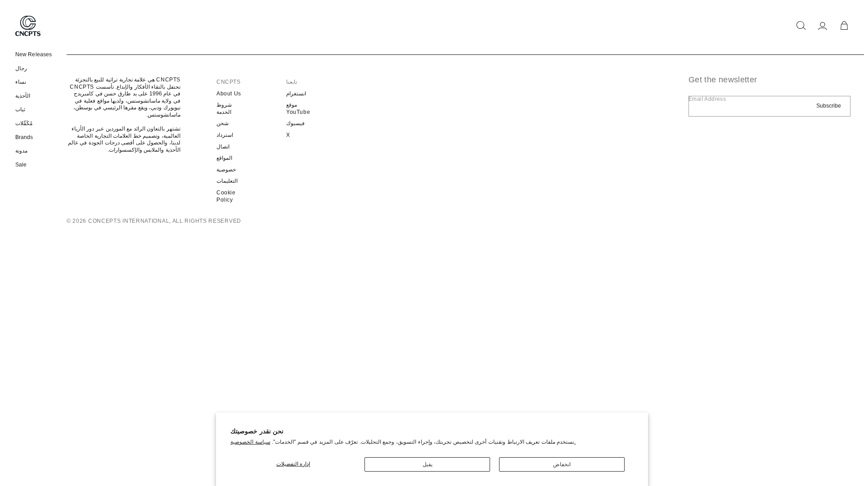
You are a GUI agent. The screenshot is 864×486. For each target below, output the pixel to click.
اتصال (223, 147)
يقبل (427, 464)
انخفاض (562, 464)
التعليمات (227, 181)
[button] (801, 26)
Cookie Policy (226, 196)
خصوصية (226, 169)
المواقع (224, 158)
